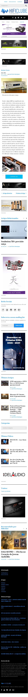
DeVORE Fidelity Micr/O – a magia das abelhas (13, 653)
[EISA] (14, 351)
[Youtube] (15, 17)
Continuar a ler (14, 176)
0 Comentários (4, 75)
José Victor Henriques (14, 74)
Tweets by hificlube (5, 491)
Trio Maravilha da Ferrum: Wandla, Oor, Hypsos (13, 630)
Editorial (3, 588)
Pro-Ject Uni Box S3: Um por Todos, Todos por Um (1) (17, 461)
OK (26, 6)
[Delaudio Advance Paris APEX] (14, 62)
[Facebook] (12, 17)
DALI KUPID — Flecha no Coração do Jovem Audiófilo (13, 554)
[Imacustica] (14, 44)
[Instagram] (18, 17)
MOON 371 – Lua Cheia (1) (18, 440)
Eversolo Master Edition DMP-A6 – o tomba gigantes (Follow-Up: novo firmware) (13, 618)
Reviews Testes (15, 22)
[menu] (3, 17)
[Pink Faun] (14, 206)
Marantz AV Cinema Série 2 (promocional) (17, 395)
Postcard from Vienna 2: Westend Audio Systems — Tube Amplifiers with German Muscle (17, 409)
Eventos (3, 586)
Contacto (19, 1)
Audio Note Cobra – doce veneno (10, 642)
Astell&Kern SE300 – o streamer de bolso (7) (13, 625)
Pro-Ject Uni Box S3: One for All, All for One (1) (18, 451)
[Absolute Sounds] (14, 29)
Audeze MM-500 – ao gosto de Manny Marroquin (11, 635)
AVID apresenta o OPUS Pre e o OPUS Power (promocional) (18, 383)
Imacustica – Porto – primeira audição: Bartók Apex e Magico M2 (13, 600)
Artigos (8, 22)
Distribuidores (4, 573)
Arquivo (3, 589)
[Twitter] (21, 17)
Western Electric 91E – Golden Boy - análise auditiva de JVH (13, 647)
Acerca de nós (12, 1)
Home (5, 1)
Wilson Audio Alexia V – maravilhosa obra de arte (13, 607)
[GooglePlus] (25, 17)
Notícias (3, 583)
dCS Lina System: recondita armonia (10, 613)
